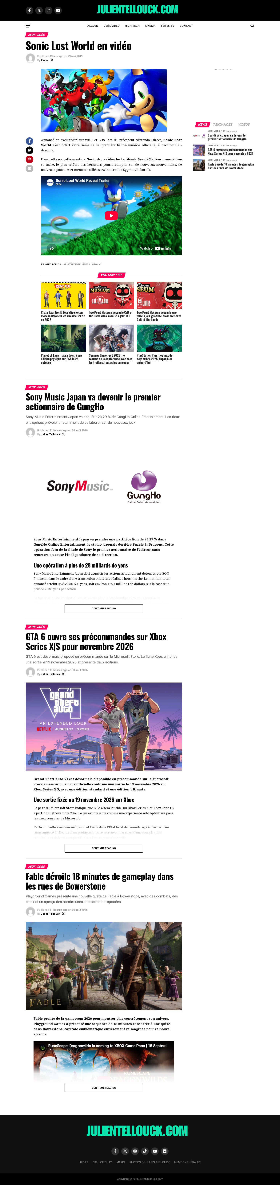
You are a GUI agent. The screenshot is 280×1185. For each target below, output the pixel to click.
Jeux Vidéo (112, 25)
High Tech (132, 25)
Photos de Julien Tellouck (150, 1162)
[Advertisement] (223, 95)
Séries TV (167, 25)
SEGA (87, 264)
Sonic (97, 264)
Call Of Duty (102, 1162)
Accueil (92, 25)
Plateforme (72, 264)
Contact (186, 25)
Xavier (45, 60)
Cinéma (150, 25)
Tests (83, 1162)
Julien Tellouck (50, 434)
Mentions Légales (187, 1162)
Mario (121, 1162)
